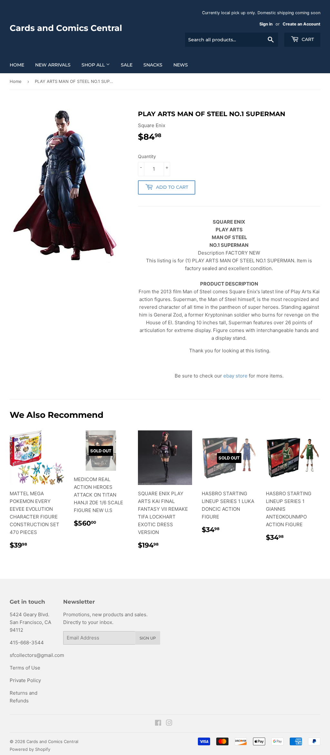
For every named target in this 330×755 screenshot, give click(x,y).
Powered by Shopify (30, 749)
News (180, 65)
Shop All (94, 65)
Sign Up (148, 638)
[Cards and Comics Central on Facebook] (158, 723)
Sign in (266, 24)
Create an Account (301, 24)
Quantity (147, 156)
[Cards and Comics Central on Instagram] (169, 723)
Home (17, 65)
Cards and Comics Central (66, 28)
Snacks (152, 65)
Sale (126, 65)
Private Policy (25, 680)
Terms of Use (25, 668)
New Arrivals (53, 65)
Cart (307, 39)
